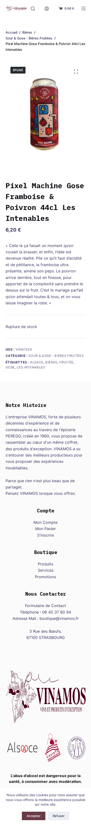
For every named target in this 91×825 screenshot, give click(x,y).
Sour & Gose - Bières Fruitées (55, 356)
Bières (51, 362)
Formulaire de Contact (45, 605)
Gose (10, 367)
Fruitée (66, 362)
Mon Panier (45, 528)
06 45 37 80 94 (56, 612)
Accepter (34, 816)
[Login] (47, 9)
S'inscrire (45, 535)
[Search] (33, 9)
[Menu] (83, 8)
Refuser (59, 816)
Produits (45, 564)
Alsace (36, 362)
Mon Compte (45, 522)
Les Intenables (31, 367)
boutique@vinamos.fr (59, 618)
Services (45, 570)
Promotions (45, 576)
